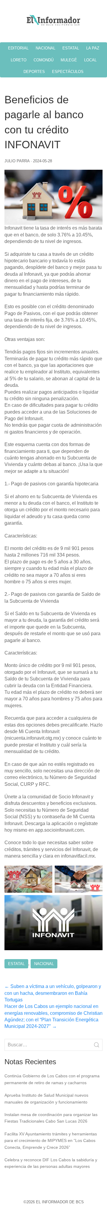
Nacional (44, 963)
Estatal (16, 963)
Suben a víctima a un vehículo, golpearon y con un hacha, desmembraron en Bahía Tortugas (52, 993)
